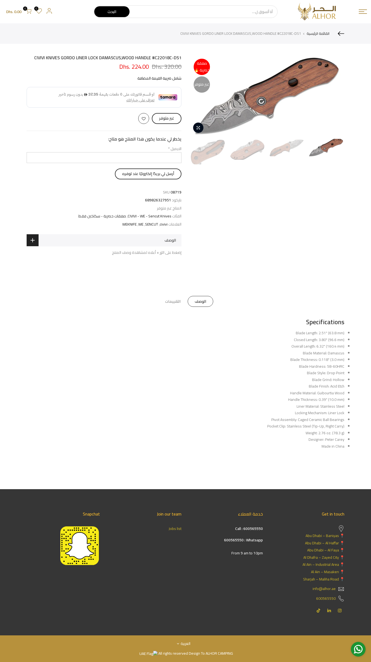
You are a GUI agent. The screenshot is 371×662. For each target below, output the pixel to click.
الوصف (200, 301)
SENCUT (151, 224)
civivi (164, 224)
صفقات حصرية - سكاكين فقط (102, 216)
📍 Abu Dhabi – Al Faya (325, 550)
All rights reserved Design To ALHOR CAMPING (195, 653)
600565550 (326, 598)
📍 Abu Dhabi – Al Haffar (324, 543)
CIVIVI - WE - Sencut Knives (149, 216)
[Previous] (335, 95)
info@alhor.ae (324, 588)
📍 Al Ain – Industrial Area (323, 564)
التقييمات (173, 301)
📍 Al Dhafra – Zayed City (323, 557)
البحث (112, 11)
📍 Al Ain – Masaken (327, 571)
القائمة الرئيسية (318, 33)
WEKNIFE (129, 224)
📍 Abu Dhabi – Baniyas (325, 535)
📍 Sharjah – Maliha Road (323, 579)
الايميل (174, 148)
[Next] (199, 95)
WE (140, 224)
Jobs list (175, 528)
